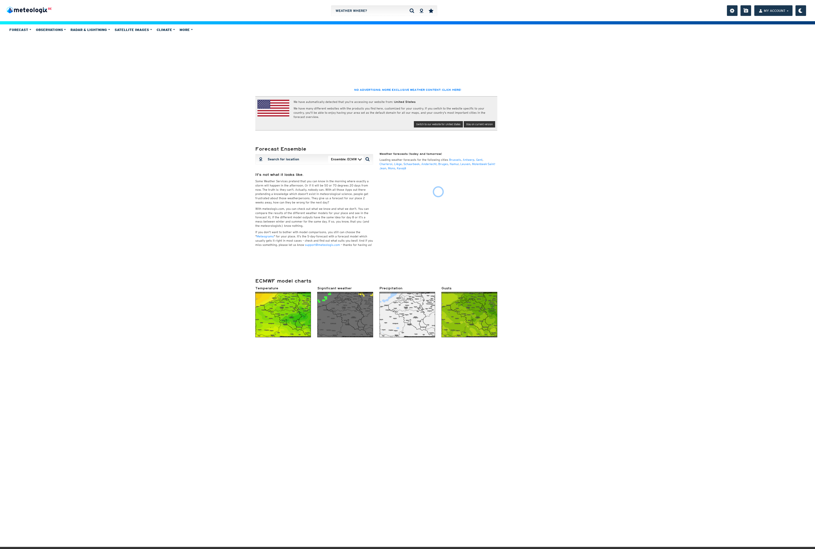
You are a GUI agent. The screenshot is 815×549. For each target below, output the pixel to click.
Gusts (446, 288)
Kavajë (401, 168)
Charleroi (385, 164)
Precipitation (390, 288)
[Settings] (732, 10)
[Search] (412, 11)
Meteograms (265, 236)
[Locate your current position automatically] (421, 11)
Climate (165, 30)
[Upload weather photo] (746, 10)
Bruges (443, 164)
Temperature (266, 288)
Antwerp (468, 159)
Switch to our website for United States (438, 124)
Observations (50, 30)
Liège (398, 164)
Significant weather (334, 288)
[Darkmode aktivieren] (800, 10)
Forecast (19, 30)
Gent (479, 159)
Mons (391, 168)
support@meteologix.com (322, 244)
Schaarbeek (411, 164)
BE (50, 8)
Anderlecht (429, 164)
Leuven (465, 164)
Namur (454, 164)
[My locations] (431, 11)
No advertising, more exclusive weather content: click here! (407, 89)
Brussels (455, 159)
